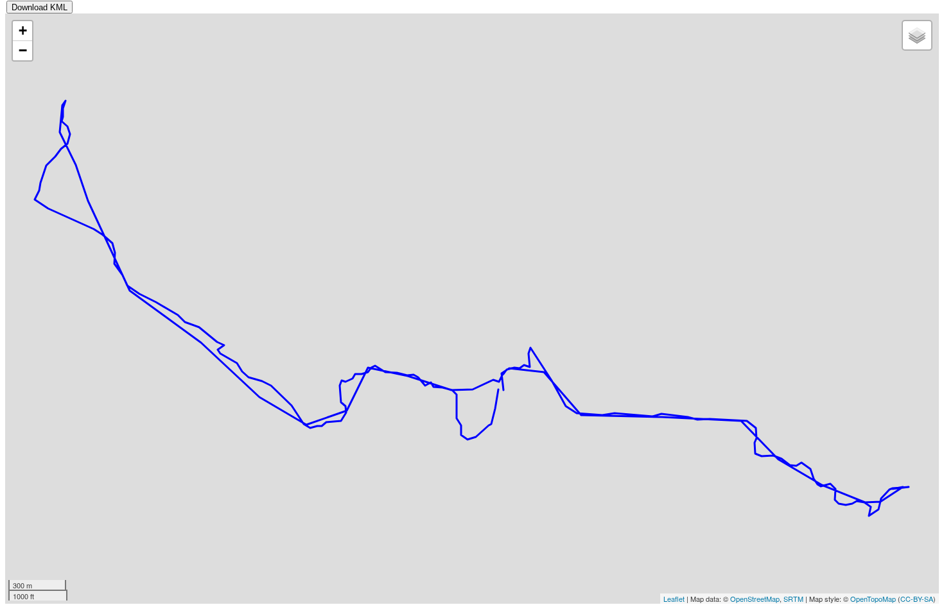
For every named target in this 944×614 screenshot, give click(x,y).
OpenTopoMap (873, 598)
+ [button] (23, 30)
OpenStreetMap (755, 598)
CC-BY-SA (916, 598)
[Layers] (917, 35)
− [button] (23, 50)
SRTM (793, 598)
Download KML (39, 7)
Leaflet (674, 598)
